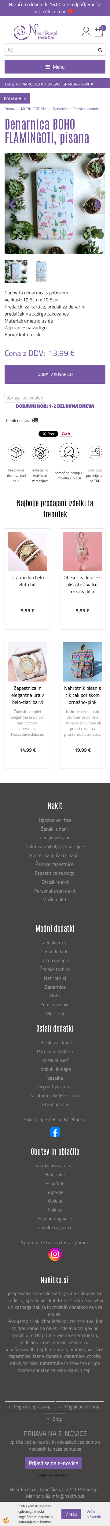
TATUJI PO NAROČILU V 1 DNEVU (32, 84)
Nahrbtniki (55, 978)
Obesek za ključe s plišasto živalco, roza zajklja (82, 584)
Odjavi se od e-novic (53, 1475)
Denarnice (60, 108)
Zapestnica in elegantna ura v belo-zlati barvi (27, 695)
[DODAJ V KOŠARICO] (27, 580)
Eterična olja (55, 1104)
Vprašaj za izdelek (24, 397)
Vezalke (55, 1078)
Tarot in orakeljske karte (55, 1095)
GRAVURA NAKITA (78, 84)
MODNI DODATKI (34, 108)
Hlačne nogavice (55, 1218)
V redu (71, 1514)
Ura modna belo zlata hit (27, 581)
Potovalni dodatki (55, 1051)
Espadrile (55, 1183)
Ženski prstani (55, 837)
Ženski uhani (55, 829)
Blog (57, 1418)
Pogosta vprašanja (33, 1406)
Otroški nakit (55, 882)
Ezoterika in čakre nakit (55, 855)
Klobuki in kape (55, 1069)
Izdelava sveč (55, 1060)
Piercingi (55, 1013)
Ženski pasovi (55, 1004)
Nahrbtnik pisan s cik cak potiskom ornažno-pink (82, 695)
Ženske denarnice (87, 108)
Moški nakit (55, 899)
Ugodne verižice (55, 820)
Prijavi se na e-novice (53, 1463)
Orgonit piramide (55, 1086)
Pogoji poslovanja (83, 1406)
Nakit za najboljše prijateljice (55, 846)
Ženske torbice (55, 969)
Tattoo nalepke (55, 960)
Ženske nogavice (55, 1227)
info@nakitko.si (68, 1496)
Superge (55, 1192)
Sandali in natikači (55, 1165)
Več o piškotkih (94, 1514)
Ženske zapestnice (55, 864)
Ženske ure (55, 942)
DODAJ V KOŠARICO (55, 374)
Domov (10, 108)
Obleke (55, 1200)
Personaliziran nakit (55, 890)
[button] (97, 205)
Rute (55, 995)
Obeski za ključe (55, 1042)
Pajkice (55, 1209)
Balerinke (55, 1174)
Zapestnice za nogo (55, 873)
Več (27, 565)
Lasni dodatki (55, 951)
